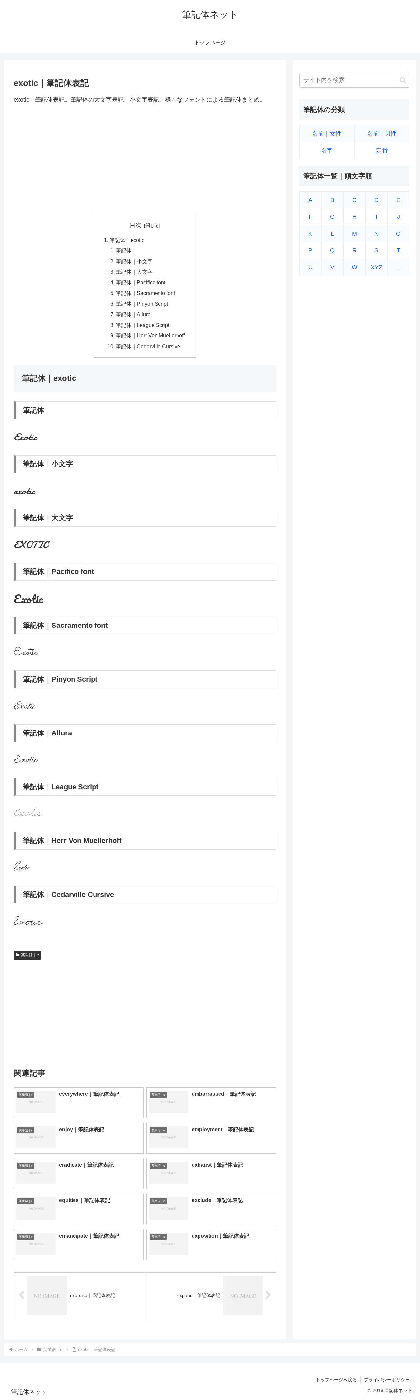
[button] (403, 80)
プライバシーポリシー (387, 1379)
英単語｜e (30, 955)
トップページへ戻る (336, 1379)
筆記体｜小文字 (134, 261)
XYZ (376, 267)
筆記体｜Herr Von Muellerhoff (150, 335)
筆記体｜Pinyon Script (142, 304)
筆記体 (124, 250)
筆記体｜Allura (133, 314)
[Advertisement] (145, 159)
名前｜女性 (327, 133)
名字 (327, 150)
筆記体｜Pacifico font (140, 282)
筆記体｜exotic (127, 240)
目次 (135, 225)
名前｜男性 (382, 133)
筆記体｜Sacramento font (145, 293)
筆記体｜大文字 (134, 272)
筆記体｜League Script (142, 325)
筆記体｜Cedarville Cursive (148, 346)
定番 (382, 150)
